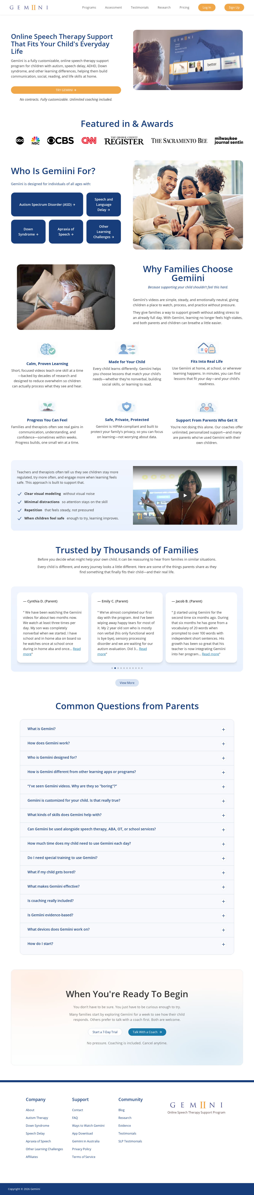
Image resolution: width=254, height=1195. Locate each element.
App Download (82, 1133)
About (30, 1110)
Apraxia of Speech (66, 231)
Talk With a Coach (145, 1032)
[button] (185, 495)
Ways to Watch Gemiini (88, 1126)
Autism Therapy (37, 1118)
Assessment (113, 7)
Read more (136, 654)
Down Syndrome (26, 231)
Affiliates (32, 1157)
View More (127, 683)
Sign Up (234, 7)
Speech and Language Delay (104, 204)
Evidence (124, 1126)
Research (164, 7)
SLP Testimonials (130, 1141)
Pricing (184, 7)
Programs (89, 7)
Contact (77, 1110)
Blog (121, 1110)
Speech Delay (35, 1133)
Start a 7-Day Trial (105, 1032)
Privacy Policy (81, 1149)
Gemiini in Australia (85, 1141)
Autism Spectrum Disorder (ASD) (45, 204)
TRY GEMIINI (64, 90)
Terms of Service (83, 1157)
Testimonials (140, 7)
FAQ (75, 1118)
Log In (207, 7)
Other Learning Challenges (102, 231)
